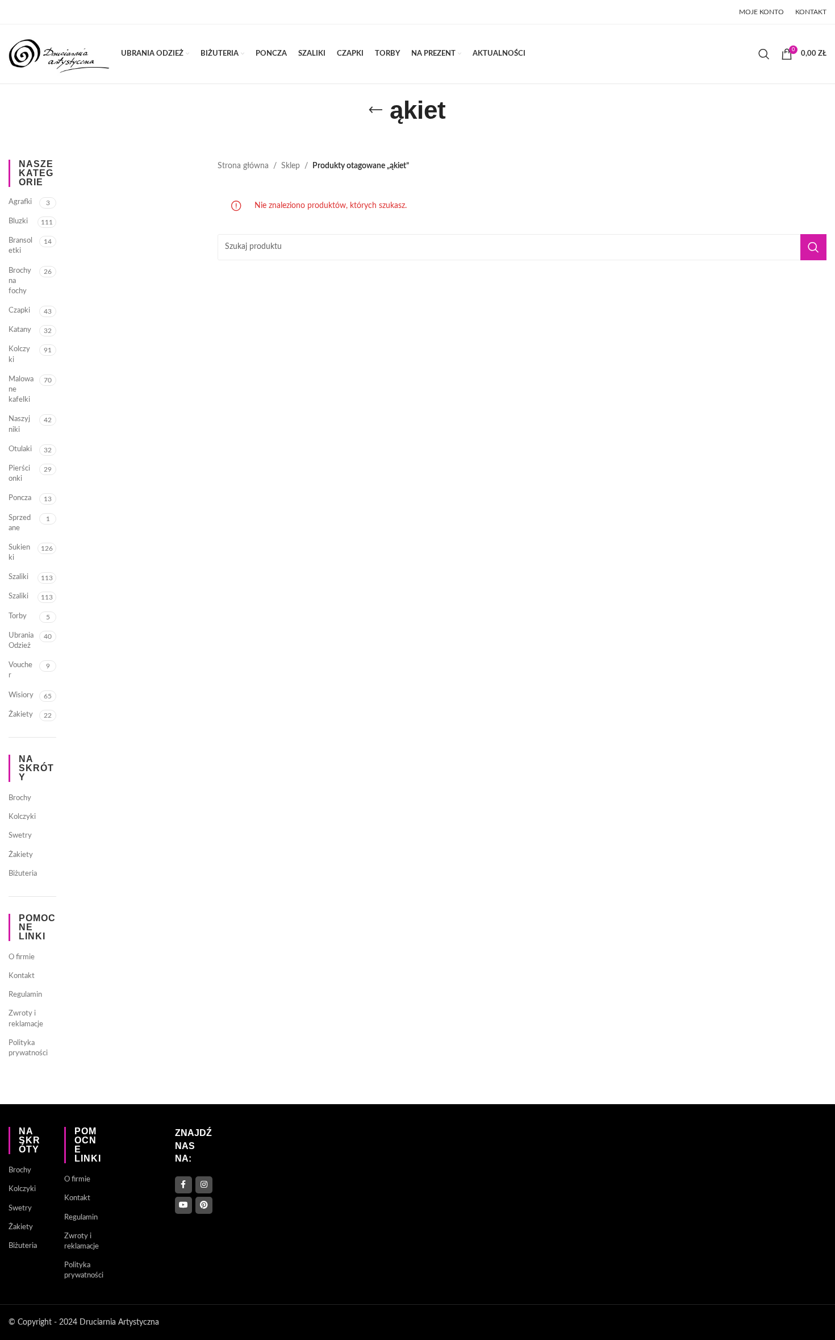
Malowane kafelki (21, 389)
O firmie (22, 957)
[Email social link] (44, 12)
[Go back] (375, 110)
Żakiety (21, 714)
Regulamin (25, 994)
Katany (20, 330)
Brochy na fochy (20, 281)
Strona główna (243, 166)
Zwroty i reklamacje (26, 1018)
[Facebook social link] (15, 12)
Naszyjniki (19, 424)
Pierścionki (19, 473)
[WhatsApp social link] (87, 12)
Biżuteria (23, 873)
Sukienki (19, 552)
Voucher (20, 670)
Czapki (19, 310)
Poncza (20, 498)
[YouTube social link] (183, 1205)
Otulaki (20, 449)
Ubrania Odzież (21, 641)
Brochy (20, 798)
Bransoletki (20, 246)
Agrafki (20, 202)
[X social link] (29, 12)
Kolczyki (19, 354)
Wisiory (21, 695)
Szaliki (18, 577)
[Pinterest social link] (59, 12)
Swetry (20, 835)
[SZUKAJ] (813, 247)
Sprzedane (20, 523)
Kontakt (22, 976)
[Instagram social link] (203, 1184)
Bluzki (18, 221)
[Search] (764, 54)
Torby (18, 616)
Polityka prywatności (28, 1048)
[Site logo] (59, 54)
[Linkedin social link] (73, 12)
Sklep (290, 166)
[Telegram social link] (101, 12)
